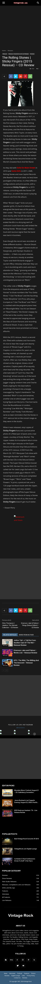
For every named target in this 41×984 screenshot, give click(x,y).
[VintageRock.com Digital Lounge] (7, 851)
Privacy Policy (31, 975)
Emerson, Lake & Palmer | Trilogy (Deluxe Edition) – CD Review (30, 625)
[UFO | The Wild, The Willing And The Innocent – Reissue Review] (7, 662)
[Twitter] (18, 966)
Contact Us (17, 978)
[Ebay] (11, 960)
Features (26, 973)
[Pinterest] (28, 960)
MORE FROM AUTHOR (26, 635)
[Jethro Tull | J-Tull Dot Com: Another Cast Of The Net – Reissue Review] (7, 642)
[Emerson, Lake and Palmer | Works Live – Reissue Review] (7, 652)
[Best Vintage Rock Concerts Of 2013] (7, 841)
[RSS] (34, 960)
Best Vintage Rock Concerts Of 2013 (26, 839)
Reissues (10, 50)
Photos (33, 973)
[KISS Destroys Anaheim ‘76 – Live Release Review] (7, 813)
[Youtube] (23, 966)
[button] (38, 3)
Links (23, 975)
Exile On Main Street (26, 168)
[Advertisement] (20, 27)
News (5, 973)
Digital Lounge (15, 975)
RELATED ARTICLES (10, 635)
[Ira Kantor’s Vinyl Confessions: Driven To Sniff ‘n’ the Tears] (7, 861)
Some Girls (16, 171)
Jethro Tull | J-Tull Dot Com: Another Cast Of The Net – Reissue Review (25, 642)
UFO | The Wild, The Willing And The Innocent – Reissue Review (26, 662)
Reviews (32, 54)
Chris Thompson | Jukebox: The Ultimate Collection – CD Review (10, 625)
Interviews (12, 973)
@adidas (20, 728)
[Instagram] (23, 960)
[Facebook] (17, 960)
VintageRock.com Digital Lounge (25, 849)
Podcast (19, 973)
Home (4, 50)
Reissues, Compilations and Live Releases (18, 54)
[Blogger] (6, 960)
